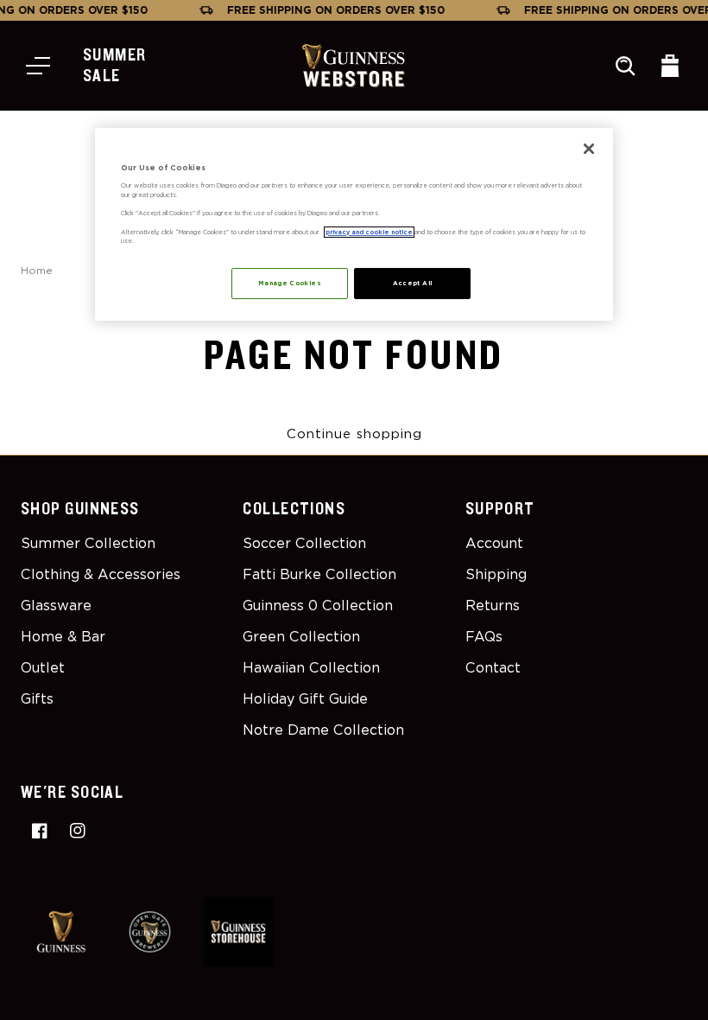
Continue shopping (354, 434)
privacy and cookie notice (369, 232)
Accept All (413, 283)
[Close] (589, 149)
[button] (38, 65)
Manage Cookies (289, 283)
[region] (354, 224)
